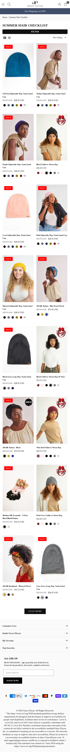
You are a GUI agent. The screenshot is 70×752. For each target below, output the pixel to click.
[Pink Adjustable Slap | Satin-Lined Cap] (52, 208)
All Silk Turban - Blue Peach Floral (50, 306)
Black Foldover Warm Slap (47, 164)
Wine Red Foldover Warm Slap (48, 447)
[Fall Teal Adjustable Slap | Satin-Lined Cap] (18, 66)
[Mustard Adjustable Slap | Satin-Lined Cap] (18, 278)
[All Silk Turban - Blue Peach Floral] (52, 278)
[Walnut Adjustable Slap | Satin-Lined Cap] (52, 66)
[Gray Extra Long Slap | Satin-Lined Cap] (52, 558)
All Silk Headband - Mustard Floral (17, 586)
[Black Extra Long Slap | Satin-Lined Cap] (18, 349)
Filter (35, 31)
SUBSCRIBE (13, 680)
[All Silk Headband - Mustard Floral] (18, 558)
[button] (65, 4)
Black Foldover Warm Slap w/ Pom (50, 377)
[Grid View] (4, 37)
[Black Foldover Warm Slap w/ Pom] (52, 349)
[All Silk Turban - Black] (18, 420)
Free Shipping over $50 (35, 11)
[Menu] (3, 4)
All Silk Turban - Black (12, 447)
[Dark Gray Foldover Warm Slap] (52, 488)
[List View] (9, 37)
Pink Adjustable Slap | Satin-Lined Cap (51, 235)
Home (4, 17)
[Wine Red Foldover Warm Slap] (52, 420)
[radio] (4, 105)
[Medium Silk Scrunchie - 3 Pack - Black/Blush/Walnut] (18, 488)
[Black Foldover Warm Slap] (52, 137)
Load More (35, 611)
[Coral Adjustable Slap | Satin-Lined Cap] (18, 208)
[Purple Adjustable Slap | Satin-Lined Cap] (18, 137)
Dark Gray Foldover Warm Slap (49, 515)
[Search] (9, 4)
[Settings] (60, 4)
